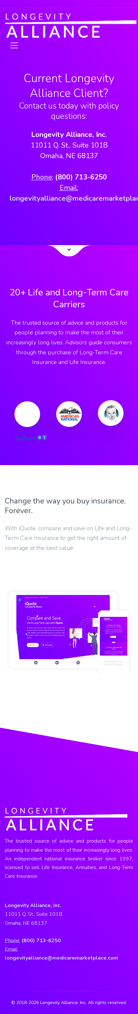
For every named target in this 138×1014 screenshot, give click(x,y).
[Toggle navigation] (12, 45)
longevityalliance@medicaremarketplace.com (61, 957)
